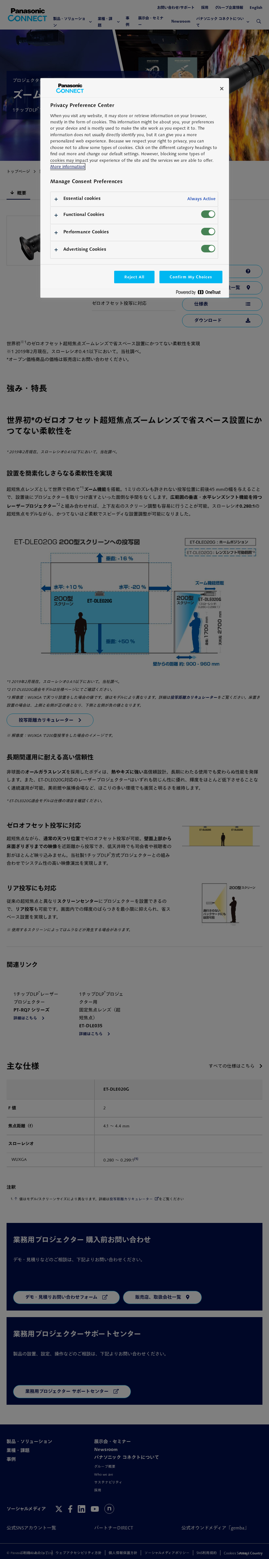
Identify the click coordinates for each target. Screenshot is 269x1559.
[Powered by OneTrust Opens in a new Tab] (201, 293)
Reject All (134, 276)
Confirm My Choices (191, 276)
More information (67, 166)
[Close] (222, 88)
